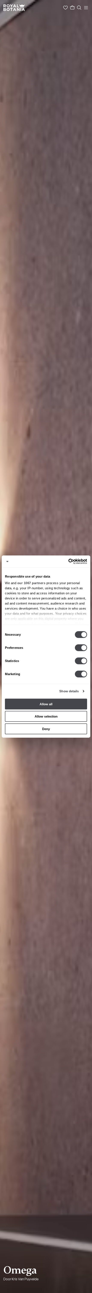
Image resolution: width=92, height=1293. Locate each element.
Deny (46, 728)
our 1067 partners (31, 583)
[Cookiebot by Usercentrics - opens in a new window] (68, 561)
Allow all (46, 704)
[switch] (81, 647)
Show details (69, 691)
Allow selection (46, 716)
